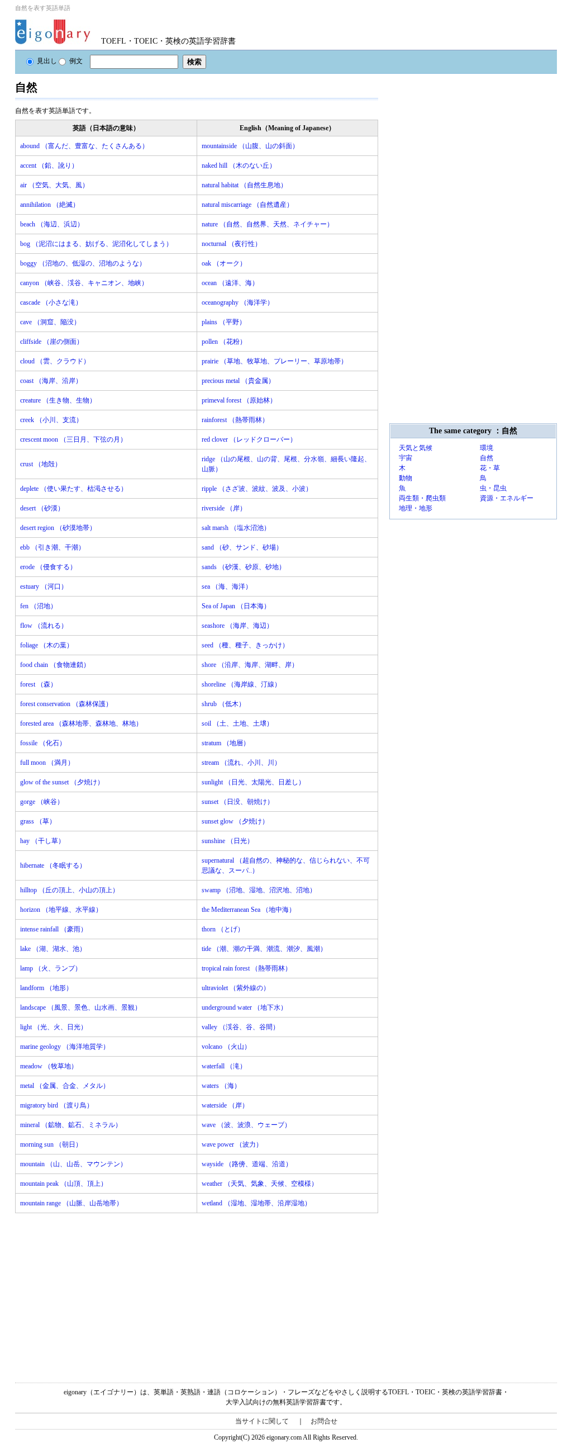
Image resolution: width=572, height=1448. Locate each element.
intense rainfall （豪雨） (53, 929)
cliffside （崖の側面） (51, 342)
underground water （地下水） (244, 1007)
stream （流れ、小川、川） (241, 762)
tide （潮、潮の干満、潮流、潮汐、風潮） (264, 949)
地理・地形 (415, 508)
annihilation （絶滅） (49, 205)
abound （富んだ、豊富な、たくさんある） (84, 146)
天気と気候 (415, 448)
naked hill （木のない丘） (239, 165)
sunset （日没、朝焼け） (238, 802)
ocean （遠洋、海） (230, 283)
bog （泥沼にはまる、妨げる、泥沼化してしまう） (96, 244)
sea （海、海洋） (227, 586)
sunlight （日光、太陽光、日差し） (253, 782)
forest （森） (38, 684)
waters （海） (221, 1086)
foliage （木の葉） (46, 645)
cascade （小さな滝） (51, 302)
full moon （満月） (47, 762)
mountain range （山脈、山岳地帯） (71, 1203)
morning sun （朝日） (51, 1144)
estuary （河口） (44, 586)
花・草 (490, 468)
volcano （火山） (226, 1046)
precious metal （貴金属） (238, 381)
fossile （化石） (43, 743)
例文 (76, 61)
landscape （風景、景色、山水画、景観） (80, 1007)
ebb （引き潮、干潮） (52, 547)
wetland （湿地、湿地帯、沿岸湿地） (256, 1203)
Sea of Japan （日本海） (236, 606)
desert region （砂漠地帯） (58, 528)
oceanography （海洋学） (238, 302)
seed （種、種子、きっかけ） (245, 645)
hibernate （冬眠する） (53, 865)
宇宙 (405, 458)
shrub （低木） (223, 704)
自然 (486, 458)
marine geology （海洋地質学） (64, 1046)
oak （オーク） (224, 263)
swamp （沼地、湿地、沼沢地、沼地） (259, 890)
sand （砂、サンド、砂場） (242, 547)
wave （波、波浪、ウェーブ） (246, 1125)
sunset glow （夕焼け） (235, 821)
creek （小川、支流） (51, 420)
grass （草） (38, 821)
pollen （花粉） (224, 342)
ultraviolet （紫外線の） (236, 988)
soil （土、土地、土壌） (237, 723)
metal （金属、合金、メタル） (64, 1086)
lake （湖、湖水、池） (53, 949)
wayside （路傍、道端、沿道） (247, 1164)
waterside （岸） (225, 1105)
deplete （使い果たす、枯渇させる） (73, 489)
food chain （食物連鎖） (55, 665)
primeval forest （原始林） (239, 400)
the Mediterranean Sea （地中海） (248, 910)
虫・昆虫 (493, 488)
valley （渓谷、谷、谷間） (240, 1027)
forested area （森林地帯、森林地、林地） (81, 723)
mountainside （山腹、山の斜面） (250, 146)
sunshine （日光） (228, 841)
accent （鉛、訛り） (49, 165)
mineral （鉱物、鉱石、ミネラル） (71, 1125)
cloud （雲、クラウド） (55, 361)
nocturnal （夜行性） (231, 244)
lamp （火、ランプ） (51, 968)
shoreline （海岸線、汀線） (241, 684)
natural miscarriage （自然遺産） (247, 205)
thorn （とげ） (223, 929)
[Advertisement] (99, 1291)
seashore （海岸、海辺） (237, 626)
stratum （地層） (226, 743)
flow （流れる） (44, 626)
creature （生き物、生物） (58, 400)
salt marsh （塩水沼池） (236, 528)
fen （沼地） (38, 606)
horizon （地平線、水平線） (61, 910)
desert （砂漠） (42, 508)
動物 (405, 478)
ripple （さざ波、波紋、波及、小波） (257, 489)
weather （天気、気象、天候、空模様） (260, 1183)
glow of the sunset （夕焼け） (62, 782)
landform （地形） (46, 988)
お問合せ (324, 1421)
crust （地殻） (40, 464)
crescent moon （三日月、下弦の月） (73, 439)
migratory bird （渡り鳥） (56, 1105)
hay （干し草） (42, 841)
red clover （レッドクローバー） (249, 439)
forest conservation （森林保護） (66, 704)
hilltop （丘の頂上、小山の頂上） (69, 890)
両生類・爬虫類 (422, 498)
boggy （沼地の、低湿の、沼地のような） (83, 263)
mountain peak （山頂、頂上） (63, 1183)
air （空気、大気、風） (54, 185)
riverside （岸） (224, 508)
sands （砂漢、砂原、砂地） (243, 567)
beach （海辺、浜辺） (52, 224)
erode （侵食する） (48, 567)
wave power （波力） (232, 1144)
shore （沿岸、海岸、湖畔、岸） (250, 665)
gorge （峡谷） (42, 802)
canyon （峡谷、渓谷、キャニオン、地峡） (84, 283)
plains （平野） (224, 322)
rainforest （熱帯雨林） (235, 420)
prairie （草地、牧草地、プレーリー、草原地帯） (274, 361)
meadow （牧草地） (49, 1066)
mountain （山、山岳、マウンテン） (73, 1164)
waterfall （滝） (224, 1066)
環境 (486, 448)
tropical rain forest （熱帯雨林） (247, 968)
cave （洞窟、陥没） (50, 322)
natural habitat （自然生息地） (244, 185)
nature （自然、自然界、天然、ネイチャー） (267, 224)
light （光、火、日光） (53, 1027)
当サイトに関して (262, 1421)
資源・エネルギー (506, 498)
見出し (47, 61)
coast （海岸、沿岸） (51, 381)
